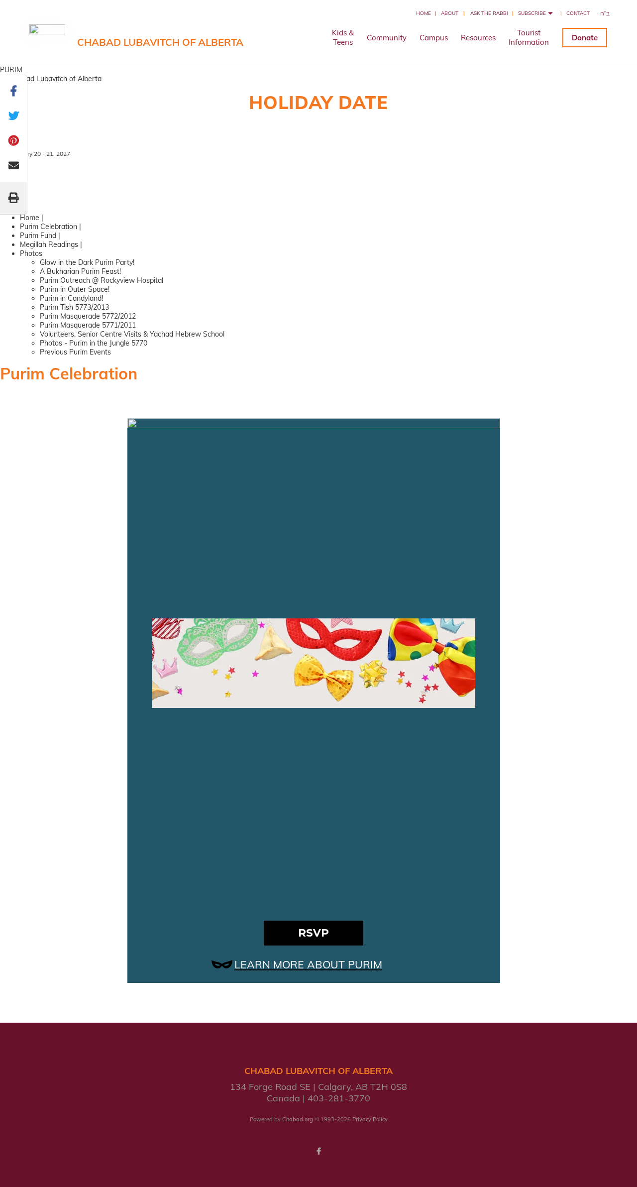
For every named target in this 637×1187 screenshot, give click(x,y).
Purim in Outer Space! (74, 289)
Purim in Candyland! (71, 298)
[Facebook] (318, 1151)
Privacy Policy (370, 1119)
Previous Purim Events (75, 352)
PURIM (11, 69)
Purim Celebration (48, 226)
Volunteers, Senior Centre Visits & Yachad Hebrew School (132, 334)
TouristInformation (529, 37)
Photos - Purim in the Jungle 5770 (93, 343)
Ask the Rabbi (489, 13)
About (449, 13)
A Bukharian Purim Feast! (80, 271)
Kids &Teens (343, 37)
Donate (585, 37)
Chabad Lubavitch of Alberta (160, 42)
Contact (578, 13)
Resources (478, 37)
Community (387, 37)
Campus (434, 37)
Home (423, 13)
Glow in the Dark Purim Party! (87, 262)
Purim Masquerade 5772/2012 (88, 316)
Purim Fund (38, 235)
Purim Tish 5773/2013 (74, 307)
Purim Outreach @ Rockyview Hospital (101, 280)
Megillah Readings (49, 244)
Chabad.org (297, 1119)
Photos (31, 253)
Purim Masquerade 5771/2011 (88, 325)
